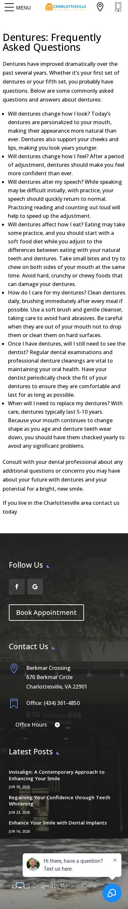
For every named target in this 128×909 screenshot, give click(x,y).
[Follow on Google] (35, 587)
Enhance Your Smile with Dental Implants (58, 822)
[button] (23, 7)
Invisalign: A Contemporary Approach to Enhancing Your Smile (57, 775)
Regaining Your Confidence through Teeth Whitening (59, 800)
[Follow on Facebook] (17, 587)
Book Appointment (46, 612)
